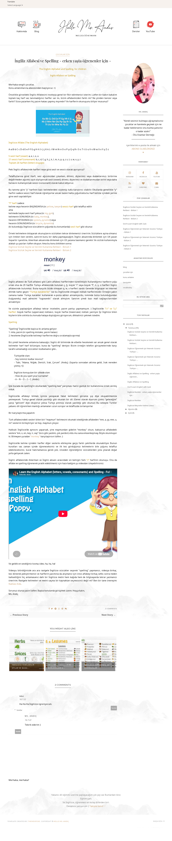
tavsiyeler (127, 282)
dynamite (48, 223)
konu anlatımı (128, 277)
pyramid (46, 219)
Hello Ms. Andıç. (61, 821)
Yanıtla (114, 708)
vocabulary (127, 287)
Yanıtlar (19, 710)
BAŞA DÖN (158, 821)
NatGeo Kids (15, 583)
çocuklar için (63, 54)
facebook (143, 177)
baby (36, 216)
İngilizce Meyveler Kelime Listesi (141, 405)
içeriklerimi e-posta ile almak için (143, 149)
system (37, 219)
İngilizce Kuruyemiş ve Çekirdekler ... (96, 666)
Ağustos (131, 409)
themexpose (34, 821)
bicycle (39, 223)
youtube (156, 177)
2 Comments (111, 609)
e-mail (157, 187)
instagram (129, 177)
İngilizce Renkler (134, 400)
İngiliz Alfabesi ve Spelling (138, 382)
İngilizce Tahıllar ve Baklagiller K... (59, 666)
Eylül (130, 413)
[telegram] (55, 608)
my (46, 213)
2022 (128, 324)
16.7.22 (22, 699)
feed (129, 187)
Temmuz (132, 328)
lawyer (57, 206)
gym (51, 213)
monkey (44, 216)
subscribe (143, 187)
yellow (50, 206)
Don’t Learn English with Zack (134, 224)
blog (125, 267)
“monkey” (35, 436)
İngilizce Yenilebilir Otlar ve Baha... (23, 666)
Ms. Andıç (31, 716)
